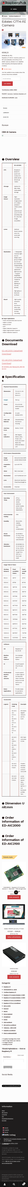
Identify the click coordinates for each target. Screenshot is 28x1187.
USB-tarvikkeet (8, 1022)
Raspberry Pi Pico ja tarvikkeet (12, 1003)
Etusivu (5, 16)
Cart (22, 1183)
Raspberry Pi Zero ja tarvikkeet (12, 1000)
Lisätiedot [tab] (6, 112)
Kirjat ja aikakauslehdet (10, 1033)
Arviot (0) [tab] (5, 117)
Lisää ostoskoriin (14, 897)
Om (3, 1116)
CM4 (16, 97)
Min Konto (5, 1112)
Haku (14, 1184)
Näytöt (5, 1011)
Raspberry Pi (7, 987)
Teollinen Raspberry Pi (15, 16)
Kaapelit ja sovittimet (10, 1030)
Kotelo (5, 1019)
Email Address (7, 1057)
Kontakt (4, 1120)
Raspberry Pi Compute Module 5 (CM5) (14, 995)
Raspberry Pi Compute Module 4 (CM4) (14, 997)
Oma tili (4, 1184)
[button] (3, 30)
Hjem (3, 1110)
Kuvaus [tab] (5, 108)
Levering (4, 1114)
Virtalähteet (7, 1017)
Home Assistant (8, 1014)
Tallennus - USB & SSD (10, 1028)
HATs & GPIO (7, 1006)
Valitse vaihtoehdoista (14, 937)
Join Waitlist (7, 83)
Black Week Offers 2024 (11, 1143)
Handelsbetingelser (7, 1118)
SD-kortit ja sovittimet (10, 1025)
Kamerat (10, 94)
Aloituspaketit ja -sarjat (10, 989)
